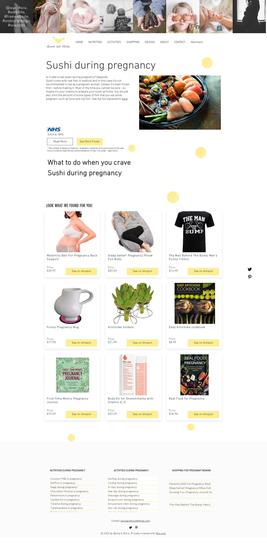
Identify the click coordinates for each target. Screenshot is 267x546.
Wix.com (161, 533)
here (125, 99)
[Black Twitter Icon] (249, 269)
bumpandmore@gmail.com (135, 521)
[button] (219, 27)
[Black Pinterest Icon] (249, 277)
